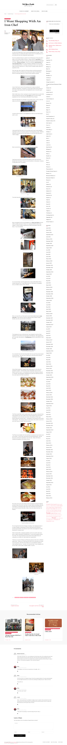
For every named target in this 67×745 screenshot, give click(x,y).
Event (47, 112)
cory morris (17, 597)
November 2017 (49, 320)
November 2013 (49, 425)
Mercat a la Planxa (21, 62)
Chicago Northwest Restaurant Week (53, 84)
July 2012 (48, 460)
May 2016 (48, 359)
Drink (47, 107)
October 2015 (49, 375)
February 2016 (49, 366)
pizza (49, 518)
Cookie (47, 96)
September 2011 (49, 482)
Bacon (47, 64)
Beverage (48, 71)
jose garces (26, 597)
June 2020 (48, 252)
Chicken (47, 87)
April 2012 (48, 467)
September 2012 (49, 456)
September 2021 (49, 234)
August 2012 (49, 458)
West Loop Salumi (35, 222)
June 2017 (48, 331)
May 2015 (48, 386)
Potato (47, 166)
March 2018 (48, 311)
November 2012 (49, 451)
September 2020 (49, 245)
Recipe (47, 173)
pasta (56, 516)
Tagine (47, 210)
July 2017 (48, 329)
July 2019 (48, 276)
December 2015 (49, 370)
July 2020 (48, 250)
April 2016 (48, 361)
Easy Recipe (52, 511)
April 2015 (48, 388)
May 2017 (48, 333)
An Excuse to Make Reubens (55, 43)
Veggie (47, 219)
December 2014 (49, 397)
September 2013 (49, 429)
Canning (47, 77)
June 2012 (48, 462)
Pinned (47, 518)
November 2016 (49, 346)
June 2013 (48, 436)
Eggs (47, 109)
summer (48, 208)
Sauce (47, 188)
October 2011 (49, 480)
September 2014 (49, 403)
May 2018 (48, 307)
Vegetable (48, 217)
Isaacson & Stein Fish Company (31, 147)
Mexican (47, 151)
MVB (54, 516)
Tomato (53, 521)
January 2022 (49, 232)
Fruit (47, 125)
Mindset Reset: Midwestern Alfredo (55, 46)
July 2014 (48, 408)
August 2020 (49, 247)
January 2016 (49, 368)
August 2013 (49, 432)
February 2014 (49, 419)
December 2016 (49, 344)
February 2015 (49, 392)
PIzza (47, 162)
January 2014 (49, 421)
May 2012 (48, 465)
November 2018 (49, 293)
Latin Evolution (38, 62)
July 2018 (48, 302)
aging (47, 58)
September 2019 (49, 272)
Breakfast (48, 75)
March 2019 (48, 285)
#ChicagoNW (48, 504)
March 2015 (48, 390)
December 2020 (49, 241)
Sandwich (48, 186)
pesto (58, 516)
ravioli (51, 518)
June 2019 (48, 278)
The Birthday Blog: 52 (54, 40)
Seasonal (48, 193)
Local (47, 142)
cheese (47, 507)
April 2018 (48, 309)
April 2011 (48, 493)
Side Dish (48, 195)
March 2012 (48, 469)
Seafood (47, 191)
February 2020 (49, 261)
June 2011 (48, 489)
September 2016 (49, 351)
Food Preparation (49, 116)
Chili (56, 508)
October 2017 (49, 322)
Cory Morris (29, 95)
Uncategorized (49, 215)
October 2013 (49, 427)
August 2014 (49, 405)
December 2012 (49, 449)
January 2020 (49, 263)
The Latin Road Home (16, 63)
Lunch (47, 145)
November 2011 (49, 478)
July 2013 (48, 434)
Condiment (48, 94)
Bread (47, 73)
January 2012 (49, 473)
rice (47, 182)
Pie (46, 160)
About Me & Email (35, 11)
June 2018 (48, 304)
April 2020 (48, 256)
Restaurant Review (50, 175)
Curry (47, 101)
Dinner (47, 105)
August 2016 (49, 353)
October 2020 (49, 243)
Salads (47, 184)
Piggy (60, 516)
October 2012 (49, 454)
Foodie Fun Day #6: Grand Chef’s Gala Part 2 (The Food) (33, 634)
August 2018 (49, 300)
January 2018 (49, 315)
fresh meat (48, 123)
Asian (47, 62)
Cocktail (47, 90)
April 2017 (48, 335)
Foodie (48, 513)
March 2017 (48, 337)
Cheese (47, 79)
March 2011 (48, 495)
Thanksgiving (56, 519)
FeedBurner (57, 32)
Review (47, 180)
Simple (47, 197)
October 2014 (49, 401)
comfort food (48, 92)
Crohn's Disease (49, 98)
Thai (53, 519)
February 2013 (49, 445)
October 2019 (49, 269)
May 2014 (48, 412)
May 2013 (48, 438)
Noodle (47, 155)
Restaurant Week (49, 177)
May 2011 (48, 491)
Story (47, 206)
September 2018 (49, 298)
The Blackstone (28, 337)
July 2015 (48, 381)
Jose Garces (38, 59)
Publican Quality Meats (32, 101)
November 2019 (49, 267)
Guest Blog (48, 129)
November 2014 (49, 399)
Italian (47, 136)
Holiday (47, 131)
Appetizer (48, 60)
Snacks (47, 202)
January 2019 (49, 289)
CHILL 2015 (48, 631)
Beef (47, 69)
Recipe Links (45, 11)
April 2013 (48, 440)
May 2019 (48, 280)
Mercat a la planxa (32, 597)
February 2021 (49, 239)
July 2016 (48, 355)
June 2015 (48, 383)
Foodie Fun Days (7, 18)
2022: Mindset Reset (53, 49)
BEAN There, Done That (54, 51)
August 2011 (49, 484)
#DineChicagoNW (54, 504)
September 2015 (49, 377)
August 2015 (49, 379)
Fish (47, 114)
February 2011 (49, 498)
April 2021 (48, 236)
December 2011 (49, 476)
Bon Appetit (60, 505)
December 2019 (49, 265)
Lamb (47, 140)
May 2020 (48, 254)
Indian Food (48, 134)
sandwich (57, 518)
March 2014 (48, 416)
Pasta (47, 158)
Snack (47, 199)
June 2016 (48, 357)
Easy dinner (48, 511)
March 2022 (48, 230)
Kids (47, 138)
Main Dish (48, 147)
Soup (47, 204)
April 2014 (48, 414)
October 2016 (49, 348)
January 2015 (49, 394)
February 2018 (49, 313)
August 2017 (49, 326)
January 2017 (49, 342)
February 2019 (49, 287)
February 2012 (49, 471)
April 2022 (48, 228)
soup (49, 519)
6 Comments (7, 33)
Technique (48, 213)
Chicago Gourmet (49, 82)
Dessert (47, 103)
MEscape (48, 149)
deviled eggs (59, 510)
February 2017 (49, 340)
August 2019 (49, 274)
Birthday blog (55, 505)
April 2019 (48, 283)
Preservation (48, 169)
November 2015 (49, 372)
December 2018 (49, 291)
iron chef (21, 597)
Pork (47, 164)
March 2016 (48, 364)
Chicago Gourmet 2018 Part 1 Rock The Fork (13, 636)
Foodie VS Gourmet (24, 11)
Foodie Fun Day (49, 118)
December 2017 (49, 318)
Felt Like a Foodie (28, 4)
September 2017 (49, 324)
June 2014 (48, 410)
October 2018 (49, 296)
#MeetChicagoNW (59, 504)
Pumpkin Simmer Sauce (51, 171)
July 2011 (48, 487)
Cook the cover (48, 510)
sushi (51, 519)
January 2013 (49, 447)
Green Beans (59, 513)
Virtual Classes (49, 221)
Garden (47, 127)
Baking (47, 66)
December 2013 (49, 423)
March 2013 (48, 443)
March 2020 (48, 258)
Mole (47, 153)
